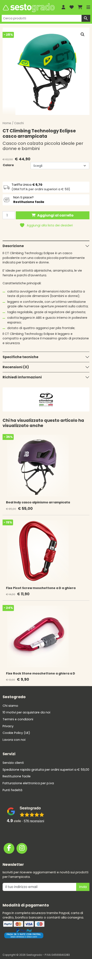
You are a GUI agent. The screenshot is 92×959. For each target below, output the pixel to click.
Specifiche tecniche (20, 356)
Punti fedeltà (12, 790)
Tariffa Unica (27, 185)
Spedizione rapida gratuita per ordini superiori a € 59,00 (46, 769)
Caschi (19, 123)
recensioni (34, 820)
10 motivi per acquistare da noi (26, 712)
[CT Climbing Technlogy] (46, 399)
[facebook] (9, 848)
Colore (8, 165)
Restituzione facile (17, 776)
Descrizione (13, 245)
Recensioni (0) (16, 367)
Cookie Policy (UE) (16, 733)
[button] (82, 34)
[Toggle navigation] (88, 7)
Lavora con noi (14, 740)
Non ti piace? (28, 199)
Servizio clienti (13, 763)
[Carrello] (80, 7)
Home (7, 123)
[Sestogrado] (28, 8)
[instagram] (21, 848)
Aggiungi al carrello (55, 215)
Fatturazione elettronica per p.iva (28, 783)
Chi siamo (10, 706)
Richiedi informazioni (22, 377)
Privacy (8, 726)
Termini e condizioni (18, 719)
